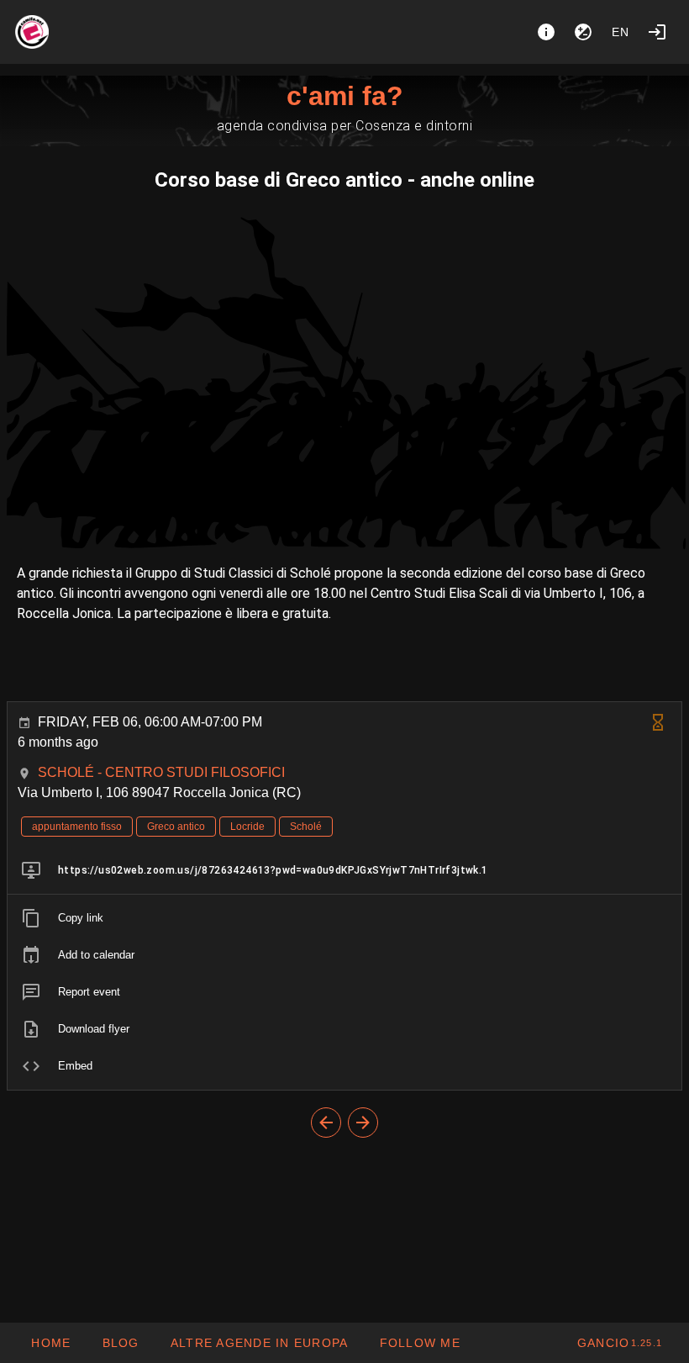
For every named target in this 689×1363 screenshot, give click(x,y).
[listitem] (344, 870)
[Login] (657, 31)
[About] (546, 31)
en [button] (621, 32)
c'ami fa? (345, 96)
